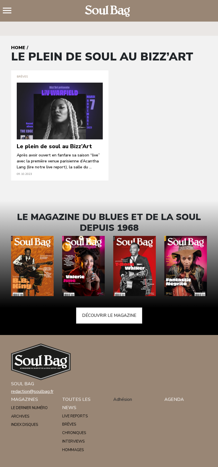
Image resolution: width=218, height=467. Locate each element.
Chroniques (74, 432)
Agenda (174, 399)
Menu (9, 11)
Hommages (73, 450)
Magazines (24, 399)
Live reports (75, 416)
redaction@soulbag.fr (32, 391)
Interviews (73, 441)
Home (18, 48)
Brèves (69, 424)
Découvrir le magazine (109, 315)
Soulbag (109, 11)
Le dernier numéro (29, 408)
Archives (20, 416)
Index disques (24, 424)
